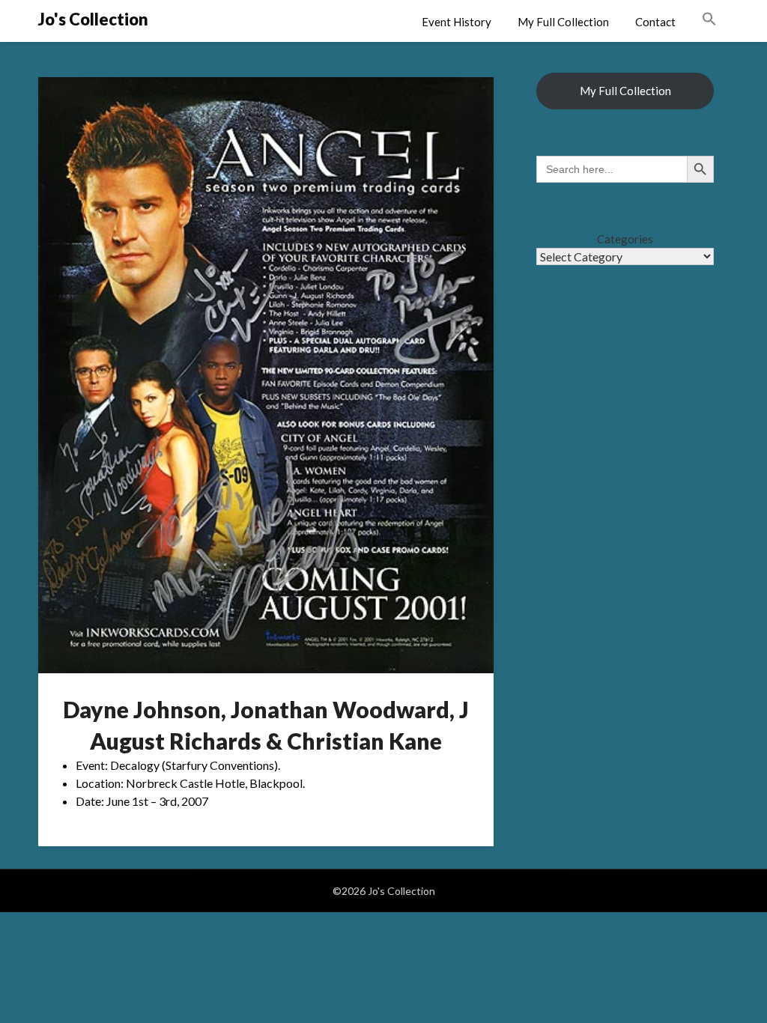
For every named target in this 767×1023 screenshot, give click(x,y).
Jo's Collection (93, 19)
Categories (625, 239)
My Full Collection (563, 21)
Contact (655, 21)
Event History (456, 21)
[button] (709, 19)
